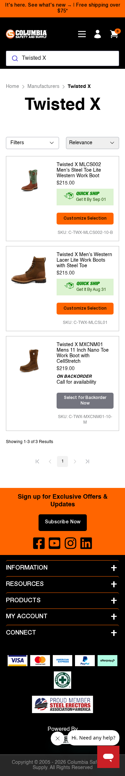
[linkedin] (86, 543)
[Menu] (82, 34)
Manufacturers (43, 86)
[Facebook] (38, 543)
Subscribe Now (63, 522)
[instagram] (70, 543)
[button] (37, 461)
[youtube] (54, 543)
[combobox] (62, 58)
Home (12, 86)
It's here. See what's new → (38, 5)
